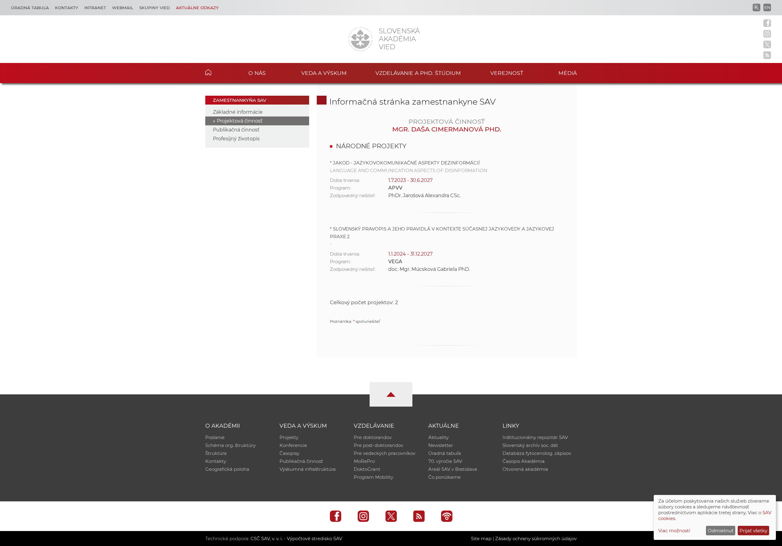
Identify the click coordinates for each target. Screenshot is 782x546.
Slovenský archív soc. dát (530, 445)
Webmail (122, 7)
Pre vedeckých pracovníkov (384, 453)
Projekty (289, 437)
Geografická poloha (227, 469)
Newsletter (440, 445)
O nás (257, 73)
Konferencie (293, 445)
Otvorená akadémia (525, 469)
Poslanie (215, 437)
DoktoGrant (367, 469)
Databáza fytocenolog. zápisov (536, 453)
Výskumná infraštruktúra (308, 469)
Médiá (567, 73)
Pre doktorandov (373, 437)
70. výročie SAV (445, 461)
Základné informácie (238, 112)
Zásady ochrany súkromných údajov (536, 538)
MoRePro (364, 461)
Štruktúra (216, 453)
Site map (481, 538)
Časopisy (289, 453)
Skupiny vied (154, 7)
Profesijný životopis (236, 139)
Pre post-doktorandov (378, 445)
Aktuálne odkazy (197, 7)
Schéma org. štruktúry (230, 445)
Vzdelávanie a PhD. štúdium (418, 73)
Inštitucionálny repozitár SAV (535, 437)
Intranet (95, 7)
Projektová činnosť (240, 121)
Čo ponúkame (444, 477)
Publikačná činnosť (236, 130)
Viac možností (674, 530)
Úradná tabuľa (30, 7)
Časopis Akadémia (523, 461)
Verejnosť (506, 73)
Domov (217, 72)
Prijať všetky (753, 530)
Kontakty (66, 7)
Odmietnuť (720, 530)
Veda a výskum (324, 73)
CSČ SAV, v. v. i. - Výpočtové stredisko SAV (296, 538)
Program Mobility (373, 477)
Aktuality (438, 437)
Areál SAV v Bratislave (452, 469)
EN (767, 7)
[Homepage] (360, 39)
